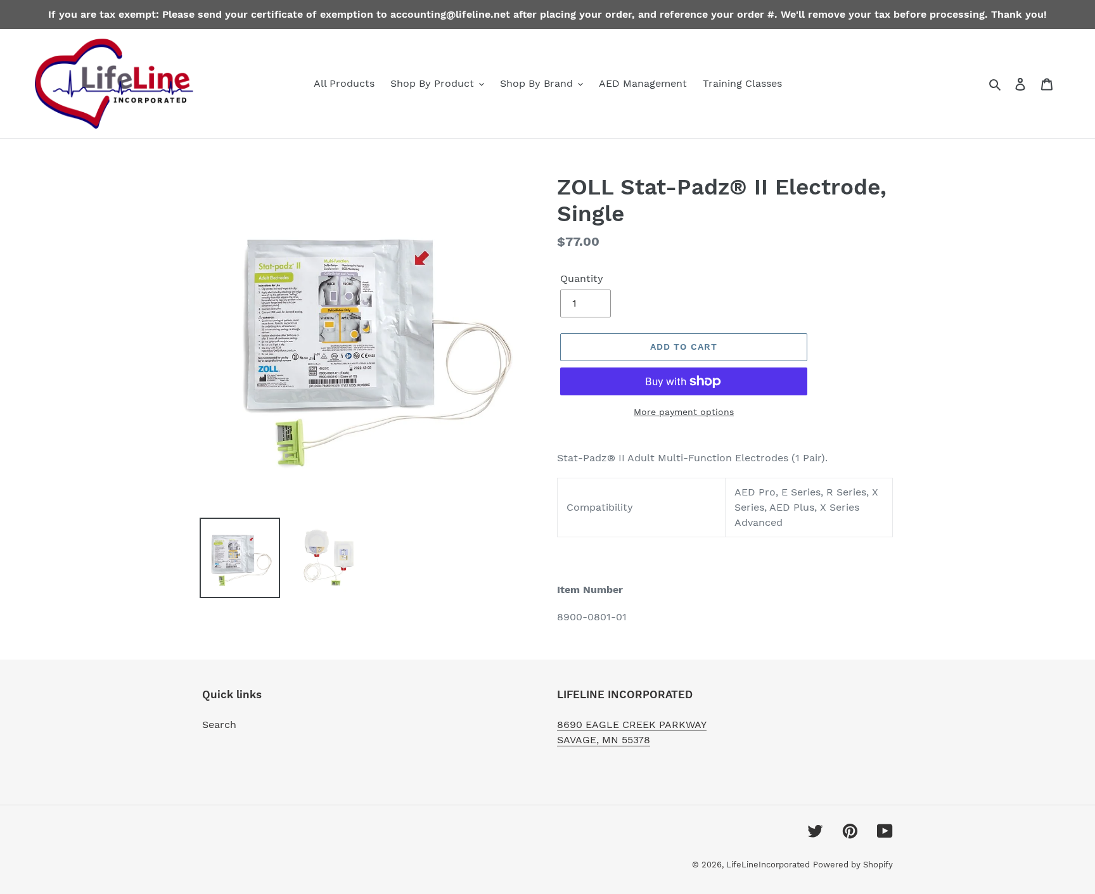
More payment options (684, 412)
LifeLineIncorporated (768, 864)
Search (219, 724)
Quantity (581, 278)
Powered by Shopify (853, 864)
